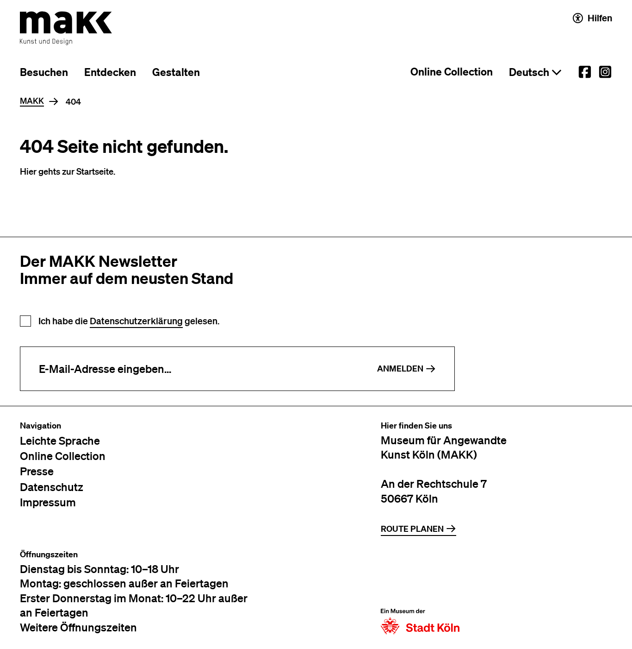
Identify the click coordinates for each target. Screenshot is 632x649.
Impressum (48, 502)
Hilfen (600, 18)
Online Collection (451, 71)
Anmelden (400, 368)
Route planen (412, 528)
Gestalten (176, 72)
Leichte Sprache (60, 440)
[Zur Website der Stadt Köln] (420, 592)
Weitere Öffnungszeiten (78, 627)
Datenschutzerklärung (136, 320)
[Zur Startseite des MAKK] (66, 28)
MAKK (32, 101)
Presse (37, 471)
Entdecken (110, 72)
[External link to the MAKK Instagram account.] (605, 72)
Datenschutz (51, 486)
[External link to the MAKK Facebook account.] (585, 72)
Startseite (94, 171)
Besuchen (44, 72)
